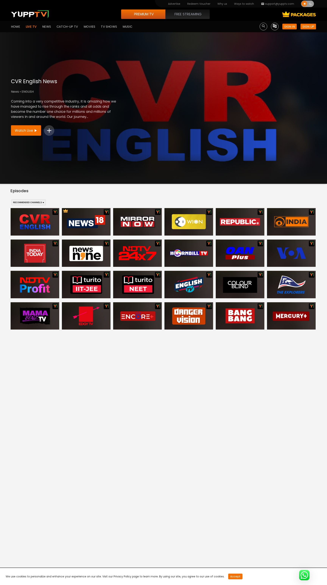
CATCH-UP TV (67, 26)
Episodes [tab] (19, 190)
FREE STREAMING (188, 14)
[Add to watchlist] (49, 130)
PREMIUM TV (144, 14)
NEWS (46, 26)
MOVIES (89, 26)
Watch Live (24, 130)
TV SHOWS (109, 26)
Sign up (308, 26)
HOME (15, 26)
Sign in (289, 26)
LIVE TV (31, 26)
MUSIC (127, 26)
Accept (235, 576)
